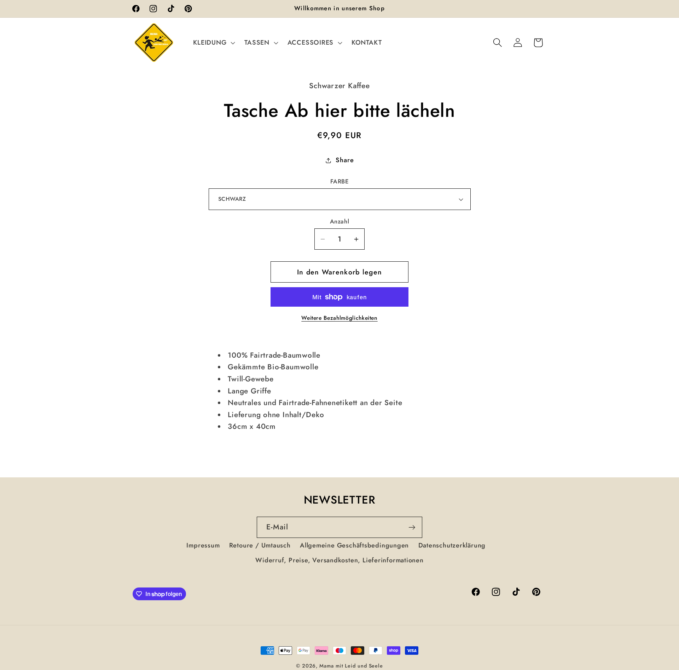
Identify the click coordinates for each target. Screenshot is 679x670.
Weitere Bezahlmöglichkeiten (339, 318)
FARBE (339, 181)
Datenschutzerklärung (452, 545)
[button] (213, 42)
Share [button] (345, 160)
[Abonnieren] (412, 527)
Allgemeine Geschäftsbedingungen (354, 545)
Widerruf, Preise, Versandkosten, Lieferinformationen (339, 560)
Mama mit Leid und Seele (351, 665)
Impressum (203, 545)
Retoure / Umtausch (260, 545)
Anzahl (339, 221)
